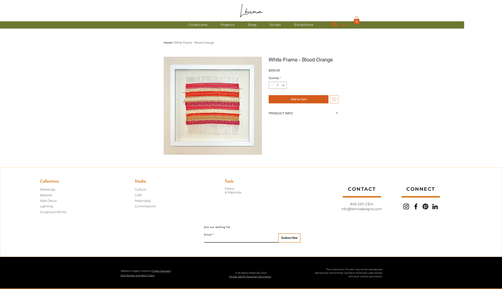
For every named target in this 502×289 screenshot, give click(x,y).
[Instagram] (406, 206)
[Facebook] (416, 206)
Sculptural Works (53, 212)
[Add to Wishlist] (334, 99)
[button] (252, 25)
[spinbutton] (277, 85)
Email (208, 234)
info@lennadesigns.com (361, 209)
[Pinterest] (425, 206)
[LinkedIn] (435, 206)
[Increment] (283, 85)
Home (168, 42)
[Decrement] (271, 85)
